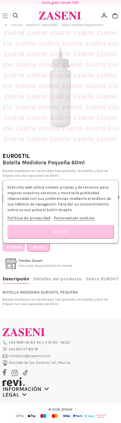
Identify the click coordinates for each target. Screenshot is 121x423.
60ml (38, 247)
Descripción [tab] (16, 278)
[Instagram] (16, 373)
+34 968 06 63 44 (25, 342)
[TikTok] (25, 373)
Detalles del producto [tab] (57, 278)
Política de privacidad (29, 217)
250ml (14, 247)
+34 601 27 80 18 (23, 349)
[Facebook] (7, 373)
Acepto (60, 231)
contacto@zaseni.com (29, 355)
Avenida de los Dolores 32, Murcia (39, 362)
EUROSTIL (16, 156)
